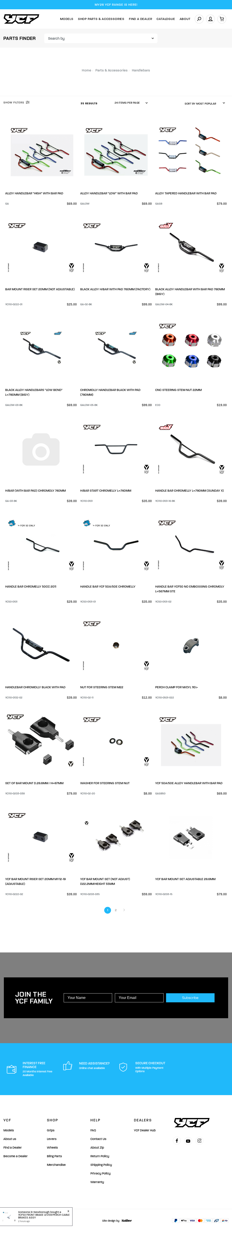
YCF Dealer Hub (145, 1130)
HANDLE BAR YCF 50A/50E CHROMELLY (107, 586)
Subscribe (190, 997)
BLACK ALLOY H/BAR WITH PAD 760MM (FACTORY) (115, 289)
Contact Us (98, 1139)
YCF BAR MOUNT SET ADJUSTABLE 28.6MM (185, 879)
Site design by (110, 1220)
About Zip (97, 1148)
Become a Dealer (15, 1156)
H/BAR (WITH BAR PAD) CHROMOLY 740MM (35, 491)
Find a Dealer (12, 1148)
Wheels (52, 1148)
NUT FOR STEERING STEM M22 (101, 687)
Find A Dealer (140, 19)
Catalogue (166, 19)
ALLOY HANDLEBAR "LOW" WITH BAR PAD (109, 193)
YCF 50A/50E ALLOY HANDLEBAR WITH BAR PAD (188, 783)
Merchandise (56, 1165)
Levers (51, 1139)
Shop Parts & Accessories (101, 19)
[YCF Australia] (21, 19)
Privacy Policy (100, 1173)
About (185, 19)
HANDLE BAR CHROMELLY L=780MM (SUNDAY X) (189, 491)
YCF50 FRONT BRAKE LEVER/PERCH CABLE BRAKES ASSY (44, 1216)
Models (66, 19)
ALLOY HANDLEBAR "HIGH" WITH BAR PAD (34, 193)
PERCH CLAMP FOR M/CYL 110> (176, 687)
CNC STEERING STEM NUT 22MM (178, 390)
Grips (50, 1130)
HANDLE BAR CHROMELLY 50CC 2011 (30, 586)
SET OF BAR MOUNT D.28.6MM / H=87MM (34, 783)
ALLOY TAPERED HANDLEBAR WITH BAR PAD (186, 193)
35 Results (89, 103)
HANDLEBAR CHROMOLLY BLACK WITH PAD (35, 687)
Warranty (97, 1182)
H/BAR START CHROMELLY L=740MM (105, 491)
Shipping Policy (101, 1165)
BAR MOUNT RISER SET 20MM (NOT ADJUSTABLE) (40, 289)
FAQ (93, 1130)
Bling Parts (54, 1156)
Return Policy (99, 1156)
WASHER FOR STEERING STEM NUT (105, 783)
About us (9, 1139)
